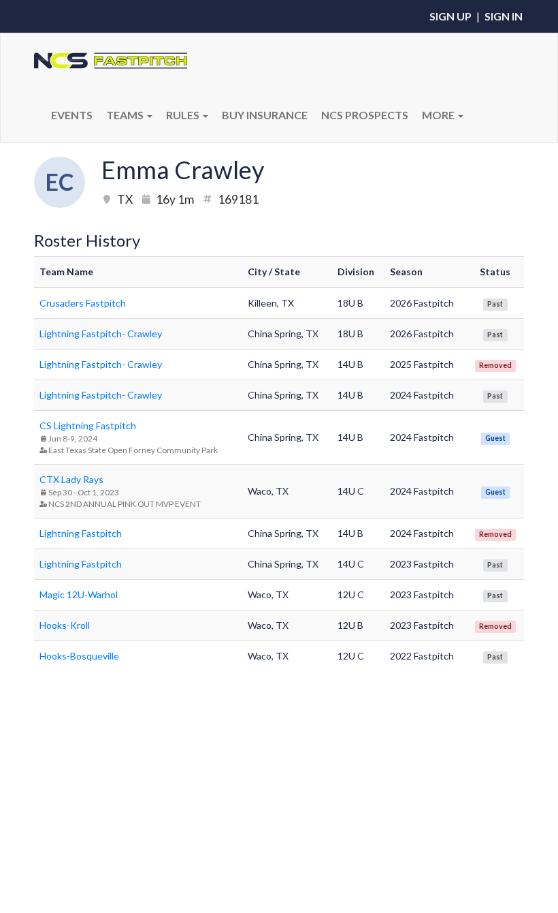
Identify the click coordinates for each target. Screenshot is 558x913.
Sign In (504, 16)
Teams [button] (126, 114)
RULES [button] (183, 114)
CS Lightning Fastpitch (87, 425)
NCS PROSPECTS (364, 114)
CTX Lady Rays (71, 479)
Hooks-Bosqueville (79, 656)
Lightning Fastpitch (80, 533)
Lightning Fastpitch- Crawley (100, 333)
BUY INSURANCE (265, 114)
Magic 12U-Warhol (78, 594)
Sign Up (450, 16)
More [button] (439, 114)
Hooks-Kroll (64, 625)
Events (72, 114)
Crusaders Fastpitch (82, 303)
